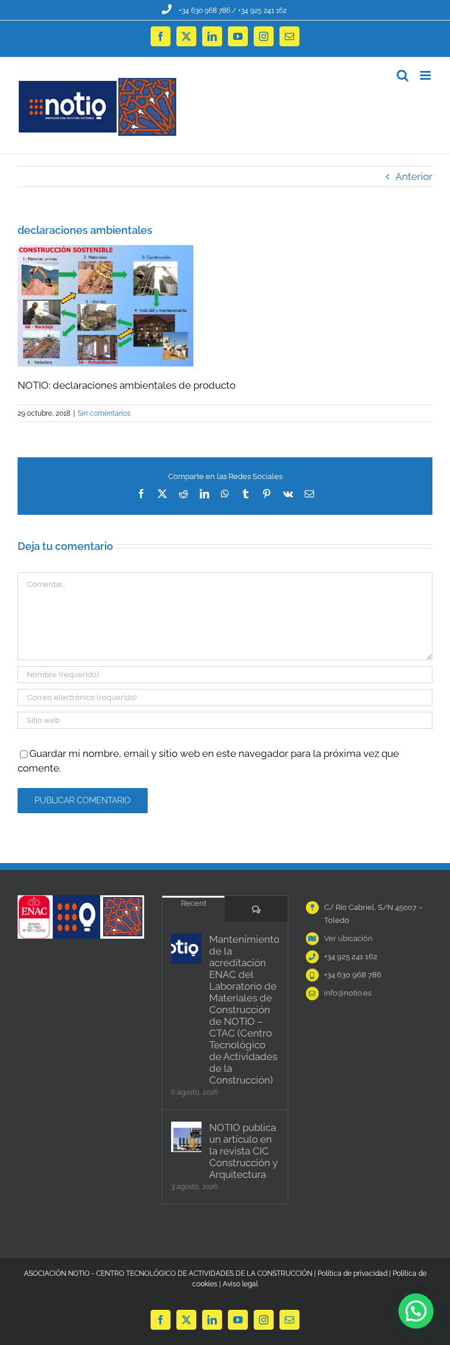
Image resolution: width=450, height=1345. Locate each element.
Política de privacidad (352, 1273)
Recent (193, 903)
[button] (416, 1311)
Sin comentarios (104, 413)
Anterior (414, 176)
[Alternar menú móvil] (426, 75)
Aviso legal (240, 1284)
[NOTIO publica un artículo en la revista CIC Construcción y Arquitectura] (186, 1137)
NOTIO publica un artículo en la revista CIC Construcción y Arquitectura (243, 1151)
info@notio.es (347, 993)
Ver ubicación (348, 938)
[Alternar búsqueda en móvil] (402, 75)
